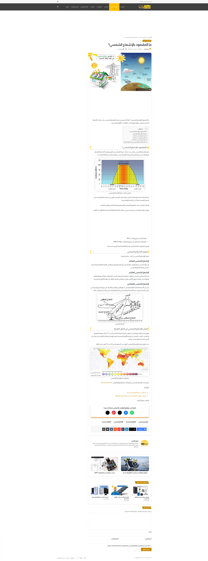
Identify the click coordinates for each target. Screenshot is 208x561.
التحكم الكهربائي (84, 6)
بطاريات (106, 6)
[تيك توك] (108, 413)
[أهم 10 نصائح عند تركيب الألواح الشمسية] (120, 491)
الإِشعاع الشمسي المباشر (139, 135)
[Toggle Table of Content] (145, 128)
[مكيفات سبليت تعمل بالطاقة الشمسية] (140, 491)
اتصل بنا (67, 558)
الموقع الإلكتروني (114, 538)
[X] (120, 413)
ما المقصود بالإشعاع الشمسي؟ (137, 131)
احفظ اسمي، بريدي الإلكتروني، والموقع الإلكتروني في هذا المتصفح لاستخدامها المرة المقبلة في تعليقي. (128, 545)
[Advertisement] (104, 23)
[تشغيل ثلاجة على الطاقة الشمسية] (99, 491)
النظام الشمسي (118, 422)
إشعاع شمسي (143, 422)
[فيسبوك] (126, 413)
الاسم (150, 531)
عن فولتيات (72, 558)
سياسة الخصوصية (61, 558)
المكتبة (67, 6)
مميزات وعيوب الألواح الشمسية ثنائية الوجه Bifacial (130, 396)
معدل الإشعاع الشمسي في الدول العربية (135, 142)
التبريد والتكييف (74, 6)
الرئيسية (122, 6)
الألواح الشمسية (130, 422)
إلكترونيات (99, 6)
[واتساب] (132, 413)
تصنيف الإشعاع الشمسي (139, 133)
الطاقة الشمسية (114, 6)
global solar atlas (106, 382)
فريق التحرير (146, 49)
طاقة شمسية (106, 422)
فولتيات (136, 557)
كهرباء (93, 6)
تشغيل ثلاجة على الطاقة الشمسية (100, 497)
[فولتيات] (145, 7)
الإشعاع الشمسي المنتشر (139, 137)
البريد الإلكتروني (148, 538)
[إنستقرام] (114, 413)
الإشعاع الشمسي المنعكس (138, 139)
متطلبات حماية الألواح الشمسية (136, 392)
